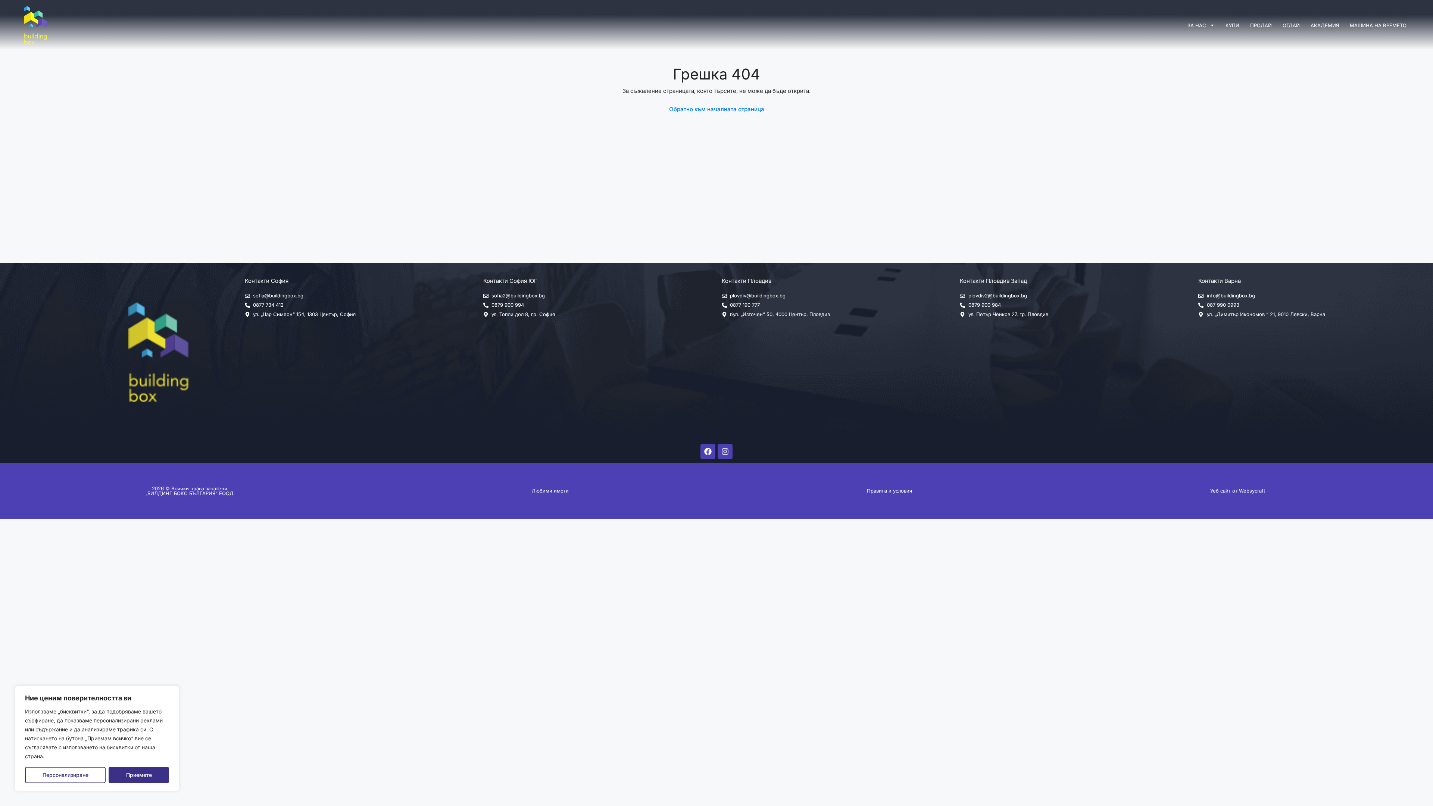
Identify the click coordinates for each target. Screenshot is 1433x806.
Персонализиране (65, 775)
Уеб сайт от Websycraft (1237, 491)
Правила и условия (889, 491)
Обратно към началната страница (716, 109)
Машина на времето (1378, 25)
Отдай (1291, 25)
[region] (97, 738)
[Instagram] (725, 451)
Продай (1261, 25)
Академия (1325, 25)
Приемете (139, 775)
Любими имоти (550, 491)
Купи (1232, 25)
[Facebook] (707, 451)
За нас (1196, 25)
